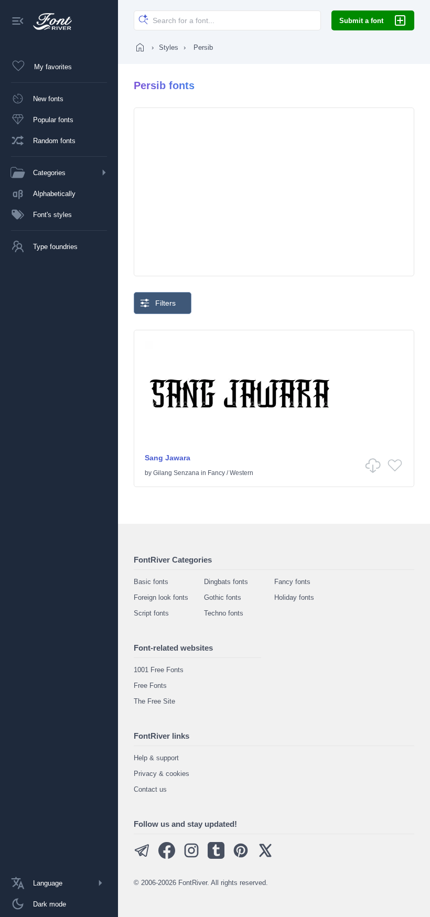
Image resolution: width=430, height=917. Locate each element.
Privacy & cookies (161, 774)
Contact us (150, 789)
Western (241, 473)
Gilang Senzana (176, 473)
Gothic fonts (222, 597)
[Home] (140, 47)
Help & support (156, 758)
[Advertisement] (274, 191)
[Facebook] (166, 856)
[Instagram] (191, 856)
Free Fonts (150, 685)
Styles (168, 47)
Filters (165, 303)
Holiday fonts (294, 597)
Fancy (216, 473)
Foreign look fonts (161, 597)
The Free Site (154, 701)
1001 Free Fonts (159, 670)
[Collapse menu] (17, 22)
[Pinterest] (240, 856)
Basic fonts (151, 582)
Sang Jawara (167, 458)
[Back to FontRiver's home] (48, 21)
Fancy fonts (292, 582)
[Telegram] (142, 856)
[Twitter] (265, 856)
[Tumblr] (216, 856)
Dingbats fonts (226, 582)
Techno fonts (223, 613)
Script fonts (151, 613)
